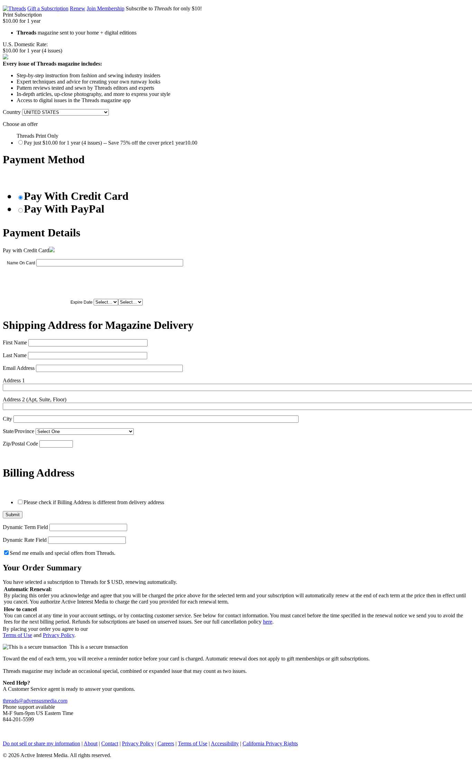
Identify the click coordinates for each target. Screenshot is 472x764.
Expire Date (81, 302)
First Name (15, 342)
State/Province (18, 431)
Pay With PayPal (64, 209)
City (7, 419)
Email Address (19, 368)
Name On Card (21, 263)
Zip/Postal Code (20, 444)
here (267, 622)
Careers (166, 743)
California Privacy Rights (270, 743)
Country (12, 112)
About (90, 743)
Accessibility (225, 743)
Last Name (15, 355)
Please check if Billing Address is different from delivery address (93, 502)
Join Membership (105, 8)
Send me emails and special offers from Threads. (62, 553)
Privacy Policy (58, 635)
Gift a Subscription (47, 8)
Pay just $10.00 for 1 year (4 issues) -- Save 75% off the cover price (110, 143)
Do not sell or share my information (41, 743)
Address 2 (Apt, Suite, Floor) (34, 399)
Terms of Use (17, 635)
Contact (109, 743)
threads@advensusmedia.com (35, 701)
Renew (77, 8)
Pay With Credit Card (76, 196)
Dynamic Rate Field (25, 540)
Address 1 (14, 380)
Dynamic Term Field (25, 527)
